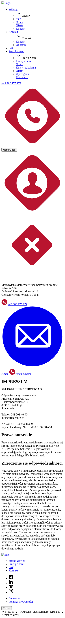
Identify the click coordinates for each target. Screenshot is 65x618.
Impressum (15, 598)
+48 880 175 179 (17, 304)
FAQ (11, 567)
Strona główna (17, 560)
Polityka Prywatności (21, 601)
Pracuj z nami (23, 373)
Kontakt (13, 570)
